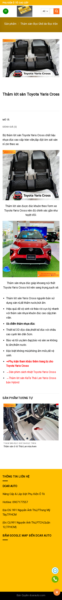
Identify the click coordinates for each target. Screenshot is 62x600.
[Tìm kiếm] (56, 11)
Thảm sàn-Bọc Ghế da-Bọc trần (39, 23)
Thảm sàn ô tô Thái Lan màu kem (20, 446)
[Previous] (6, 80)
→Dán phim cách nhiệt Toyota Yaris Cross (31, 372)
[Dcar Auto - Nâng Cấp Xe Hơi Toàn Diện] (24, 11)
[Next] (15, 80)
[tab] (31, 119)
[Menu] (5, 11)
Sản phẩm (10, 23)
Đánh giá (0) (10, 126)
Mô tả (6, 119)
